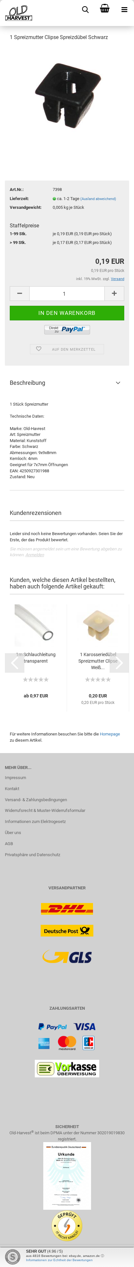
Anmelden (34, 554)
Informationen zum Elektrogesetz (35, 821)
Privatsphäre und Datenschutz (32, 854)
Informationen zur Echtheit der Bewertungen (59, 1260)
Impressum (15, 777)
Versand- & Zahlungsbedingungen (36, 799)
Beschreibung (27, 382)
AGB (9, 843)
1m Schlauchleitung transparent (36, 658)
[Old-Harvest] (16, 13)
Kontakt (12, 788)
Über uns (13, 832)
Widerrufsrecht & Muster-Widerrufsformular (45, 810)
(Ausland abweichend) (98, 199)
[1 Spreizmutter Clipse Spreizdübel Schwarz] (67, 95)
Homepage (110, 734)
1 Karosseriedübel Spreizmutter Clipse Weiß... (97, 661)
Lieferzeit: (19, 198)
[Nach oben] (116, 1257)
